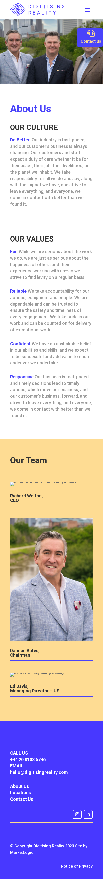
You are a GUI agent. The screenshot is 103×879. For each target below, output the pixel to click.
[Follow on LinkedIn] (88, 814)
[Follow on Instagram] (77, 814)
